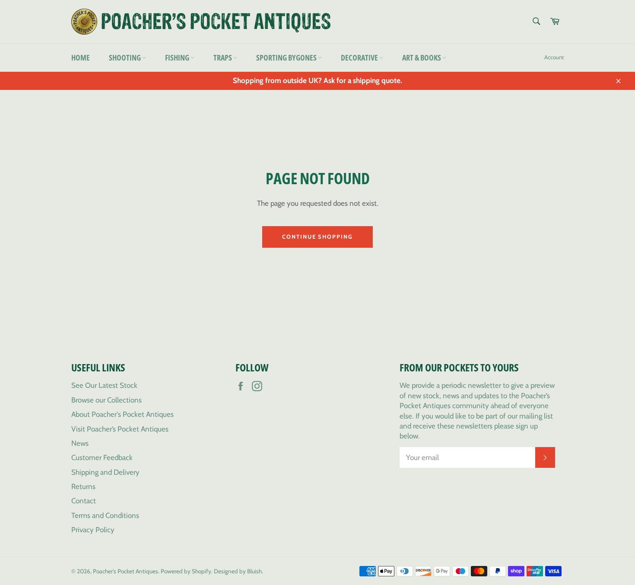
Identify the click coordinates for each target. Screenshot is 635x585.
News (80, 443)
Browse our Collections (106, 400)
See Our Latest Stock (104, 385)
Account (554, 57)
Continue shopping (317, 236)
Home (80, 57)
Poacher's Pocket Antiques (125, 571)
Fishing (177, 57)
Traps (223, 57)
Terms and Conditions (105, 515)
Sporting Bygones (287, 57)
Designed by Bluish (238, 571)
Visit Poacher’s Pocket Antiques (119, 429)
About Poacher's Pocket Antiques (122, 414)
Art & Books (422, 57)
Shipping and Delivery (105, 472)
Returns (83, 486)
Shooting (125, 57)
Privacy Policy (92, 529)
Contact (83, 500)
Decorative (360, 57)
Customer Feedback (102, 457)
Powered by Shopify (186, 571)
